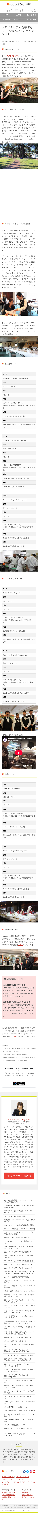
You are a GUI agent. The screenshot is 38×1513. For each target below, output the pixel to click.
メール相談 (19, 10)
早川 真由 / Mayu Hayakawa (19, 1120)
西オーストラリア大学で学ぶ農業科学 (17, 1252)
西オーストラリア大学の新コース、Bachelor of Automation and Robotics (17, 1351)
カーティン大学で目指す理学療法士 (17, 1277)
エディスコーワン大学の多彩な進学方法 (18, 1261)
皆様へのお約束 (27, 1495)
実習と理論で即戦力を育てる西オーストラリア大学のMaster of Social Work (19, 1333)
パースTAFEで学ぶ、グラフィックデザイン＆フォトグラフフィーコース (19, 1247)
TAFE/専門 (31, 15)
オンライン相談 (6, 10)
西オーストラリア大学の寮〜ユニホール (19, 1268)
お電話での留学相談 (8, 1495)
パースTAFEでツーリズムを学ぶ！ (16, 1407)
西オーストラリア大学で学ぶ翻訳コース (18, 1337)
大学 (6, 15)
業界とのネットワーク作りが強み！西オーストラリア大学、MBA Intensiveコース (19, 1360)
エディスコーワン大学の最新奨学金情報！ (19, 1225)
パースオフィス (7, 1479)
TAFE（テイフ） (13, 56)
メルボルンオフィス (22, 1477)
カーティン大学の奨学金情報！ (15, 1216)
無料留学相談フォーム (9, 1492)
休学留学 (6, 20)
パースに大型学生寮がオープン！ (16, 1425)
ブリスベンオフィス (20, 1479)
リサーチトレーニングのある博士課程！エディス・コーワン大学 (19, 1311)
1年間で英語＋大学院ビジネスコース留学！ (19, 1291)
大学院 (19, 15)
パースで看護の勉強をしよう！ (15, 1341)
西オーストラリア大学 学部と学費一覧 (18, 1264)
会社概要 (25, 1492)
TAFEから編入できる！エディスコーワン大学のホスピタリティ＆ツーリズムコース (19, 1322)
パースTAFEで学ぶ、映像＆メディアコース (19, 1410)
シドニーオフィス (8, 1477)
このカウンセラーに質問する (21, 1176)
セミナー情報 (32, 20)
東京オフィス (6, 1485)
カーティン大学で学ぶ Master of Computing (19, 1229)
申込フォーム (32, 10)
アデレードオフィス (28, 1482)
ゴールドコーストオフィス (11, 1482)
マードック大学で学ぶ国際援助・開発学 (18, 1355)
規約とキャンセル (28, 1497)
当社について (19, 20)
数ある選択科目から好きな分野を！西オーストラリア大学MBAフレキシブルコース (19, 1272)
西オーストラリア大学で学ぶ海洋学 (17, 1238)
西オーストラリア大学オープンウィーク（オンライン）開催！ (18, 1365)
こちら (20, 945)
